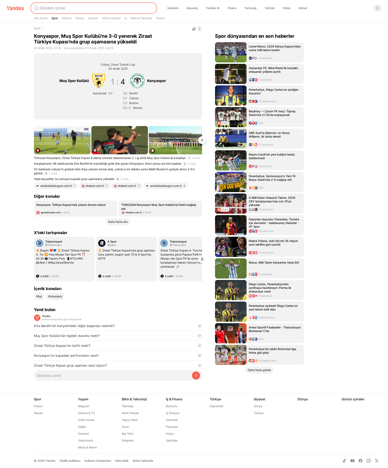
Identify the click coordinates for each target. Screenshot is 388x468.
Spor (55, 18)
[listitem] (75, 208)
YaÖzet (270, 8)
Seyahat (83, 433)
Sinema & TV (86, 413)
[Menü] (377, 8)
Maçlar (38, 413)
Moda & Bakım (87, 447)
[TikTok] (344, 460)
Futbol (38, 406)
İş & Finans (174, 399)
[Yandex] (15, 8)
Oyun (125, 426)
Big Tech (127, 433)
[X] (376, 460)
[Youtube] (352, 460)
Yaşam (160, 18)
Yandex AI (213, 8)
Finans (232, 8)
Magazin (83, 406)
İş (126, 18)
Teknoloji (127, 406)
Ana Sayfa (40, 18)
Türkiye (67, 18)
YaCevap (251, 8)
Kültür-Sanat (86, 420)
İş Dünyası (172, 413)
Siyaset (93, 18)
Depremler (217, 406)
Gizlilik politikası (70, 460)
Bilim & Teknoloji (141, 18)
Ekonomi (171, 406)
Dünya (80, 18)
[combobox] (93, 8)
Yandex (50, 460)
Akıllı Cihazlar (130, 413)
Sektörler (172, 440)
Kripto (170, 433)
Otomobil (172, 420)
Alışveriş (192, 8)
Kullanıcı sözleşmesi (97, 460)
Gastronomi (85, 440)
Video (286, 8)
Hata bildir (122, 460)
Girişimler (128, 440)
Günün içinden (111, 18)
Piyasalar (172, 426)
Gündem (172, 8)
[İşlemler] (199, 29)
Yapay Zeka (130, 420)
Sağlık (82, 426)
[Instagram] (368, 460)
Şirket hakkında (143, 460)
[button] (118, 327)
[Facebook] (360, 460)
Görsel (302, 8)
